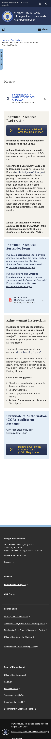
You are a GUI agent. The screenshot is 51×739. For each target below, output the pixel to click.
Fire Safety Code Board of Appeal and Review (24, 630)
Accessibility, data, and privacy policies (28, 731)
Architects (15, 40)
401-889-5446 (19, 555)
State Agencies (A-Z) (13, 695)
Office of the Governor (14, 674)
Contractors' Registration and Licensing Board (24, 623)
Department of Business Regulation (20, 646)
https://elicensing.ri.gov (26, 352)
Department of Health (13, 702)
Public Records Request (15, 584)
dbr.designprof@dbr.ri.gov (31, 172)
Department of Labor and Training (19, 708)
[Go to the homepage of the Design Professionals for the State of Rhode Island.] (8, 16)
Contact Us (9, 562)
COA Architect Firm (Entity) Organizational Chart (19, 431)
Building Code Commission (16, 616)
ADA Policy (9, 594)
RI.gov (7, 681)
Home (4, 40)
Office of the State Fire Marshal (18, 636)
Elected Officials (11, 688)
